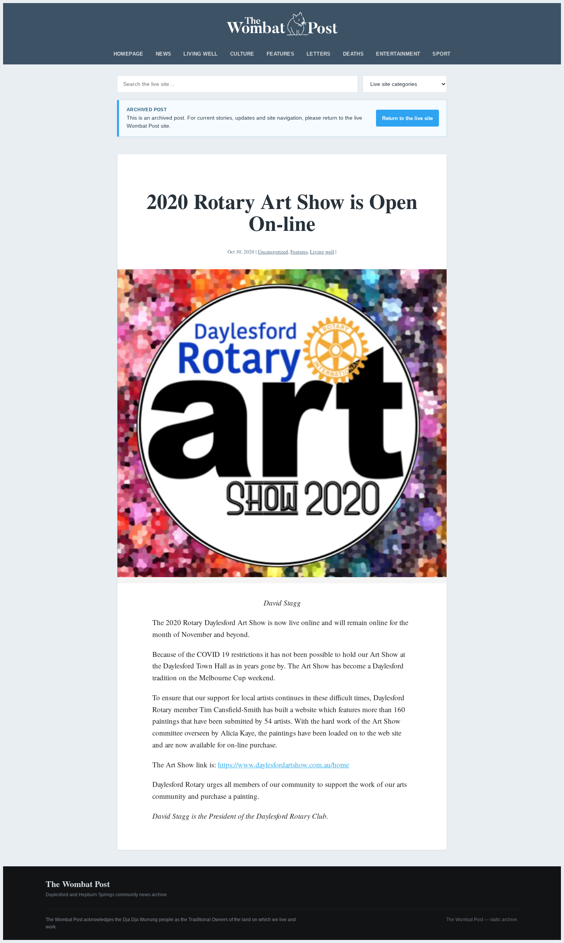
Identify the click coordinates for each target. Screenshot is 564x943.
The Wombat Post (78, 883)
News (164, 54)
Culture (242, 54)
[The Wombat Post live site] (282, 24)
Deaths (353, 54)
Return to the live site (407, 118)
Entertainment (398, 54)
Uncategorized (273, 251)
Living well (200, 54)
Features (280, 54)
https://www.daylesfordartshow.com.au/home (283, 764)
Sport (441, 54)
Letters (319, 54)
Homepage (128, 54)
